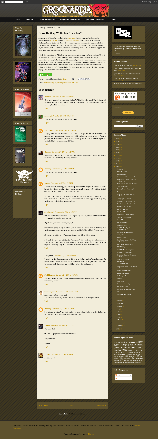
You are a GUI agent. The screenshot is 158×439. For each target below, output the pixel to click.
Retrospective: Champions (124, 252)
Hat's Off (119, 278)
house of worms (119, 354)
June (119, 311)
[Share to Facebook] (86, 79)
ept (119, 352)
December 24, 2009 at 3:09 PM (67, 275)
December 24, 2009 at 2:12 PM (62, 183)
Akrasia (47, 354)
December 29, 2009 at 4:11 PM (62, 354)
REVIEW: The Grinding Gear (125, 250)
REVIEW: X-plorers (122, 247)
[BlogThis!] (81, 79)
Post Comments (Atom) (77, 414)
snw (77, 82)
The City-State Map (122, 209)
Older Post (101, 405)
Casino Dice (120, 220)
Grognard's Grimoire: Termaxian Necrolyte (126, 255)
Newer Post (43, 405)
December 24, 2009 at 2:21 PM (66, 212)
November (121, 298)
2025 (117, 141)
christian (47, 152)
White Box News (122, 171)
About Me (29, 19)
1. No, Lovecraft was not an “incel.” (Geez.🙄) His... (127, 69)
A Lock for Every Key (123, 284)
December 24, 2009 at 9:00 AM (63, 96)
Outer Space (120, 281)
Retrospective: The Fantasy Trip (126, 201)
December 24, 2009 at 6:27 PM (63, 308)
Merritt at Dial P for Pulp (124, 206)
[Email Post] (73, 79)
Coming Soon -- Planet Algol (125, 189)
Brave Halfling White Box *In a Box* (60, 33)
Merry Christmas (122, 192)
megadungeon (134, 354)
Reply (46, 108)
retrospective (132, 341)
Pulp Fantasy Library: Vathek (125, 214)
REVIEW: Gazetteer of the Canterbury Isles (124, 262)
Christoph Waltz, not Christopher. (123, 65)
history (117, 341)
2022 (117, 150)
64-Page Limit (121, 235)
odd (73, 82)
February (120, 323)
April (119, 317)
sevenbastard (49, 212)
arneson (127, 358)
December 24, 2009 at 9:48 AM (63, 116)
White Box (54, 40)
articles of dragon (132, 352)
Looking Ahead (121, 174)
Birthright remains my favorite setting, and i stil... (128, 83)
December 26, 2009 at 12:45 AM (62, 325)
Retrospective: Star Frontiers (125, 232)
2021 (117, 153)
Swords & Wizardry (72, 40)
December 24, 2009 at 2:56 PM (65, 255)
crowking (47, 168)
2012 (117, 158)
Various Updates (121, 237)
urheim (137, 362)
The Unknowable (122, 222)
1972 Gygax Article (122, 286)
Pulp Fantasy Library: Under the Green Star (126, 180)
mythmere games (61, 82)
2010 (117, 164)
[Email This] (79, 79)
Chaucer (117, 54)
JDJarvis (47, 96)
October (120, 300)
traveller (117, 349)
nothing (47, 183)
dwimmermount (128, 347)
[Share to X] (84, 79)
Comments (120, 379)
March (120, 320)
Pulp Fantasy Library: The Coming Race (127, 267)
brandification (118, 362)
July (119, 309)
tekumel (140, 350)
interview (132, 356)
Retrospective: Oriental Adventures (127, 177)
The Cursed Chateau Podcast (125, 244)
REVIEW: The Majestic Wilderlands (123, 228)
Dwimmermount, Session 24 (125, 294)
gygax (116, 344)
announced (72, 38)
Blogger (91, 434)
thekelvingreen (49, 291)
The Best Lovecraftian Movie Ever (127, 204)
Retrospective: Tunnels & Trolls (126, 289)
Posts (118, 375)
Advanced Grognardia (46, 19)
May (119, 314)
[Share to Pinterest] (88, 79)
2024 (117, 144)
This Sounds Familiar (123, 273)
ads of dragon (119, 356)
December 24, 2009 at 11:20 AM (63, 152)
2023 (117, 147)
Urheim (114, 19)
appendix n (136, 360)
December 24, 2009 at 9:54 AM (65, 130)
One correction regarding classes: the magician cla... (127, 74)
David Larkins (49, 275)
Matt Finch (48, 130)
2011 (117, 161)
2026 (117, 139)
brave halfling (49, 82)
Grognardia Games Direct (70, 19)
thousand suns (129, 362)
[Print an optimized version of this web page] (45, 75)
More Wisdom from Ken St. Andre (127, 183)
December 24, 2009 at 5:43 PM (67, 292)
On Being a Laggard (123, 259)
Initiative (119, 292)
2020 (117, 155)
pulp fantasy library (134, 344)
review (130, 350)
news (69, 82)
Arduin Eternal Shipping (124, 270)
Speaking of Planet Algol (124, 217)
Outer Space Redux (122, 186)
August (120, 306)
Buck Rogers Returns (123, 276)
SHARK (47, 325)
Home (18, 19)
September (121, 303)
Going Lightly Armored (124, 198)
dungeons (126, 360)
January (120, 325)
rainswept (48, 115)
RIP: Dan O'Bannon (122, 212)
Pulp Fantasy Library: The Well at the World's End (126, 240)
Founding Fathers (122, 225)
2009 (117, 166)
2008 (117, 329)
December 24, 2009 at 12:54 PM (63, 169)
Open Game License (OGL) (95, 19)
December (121, 169)
